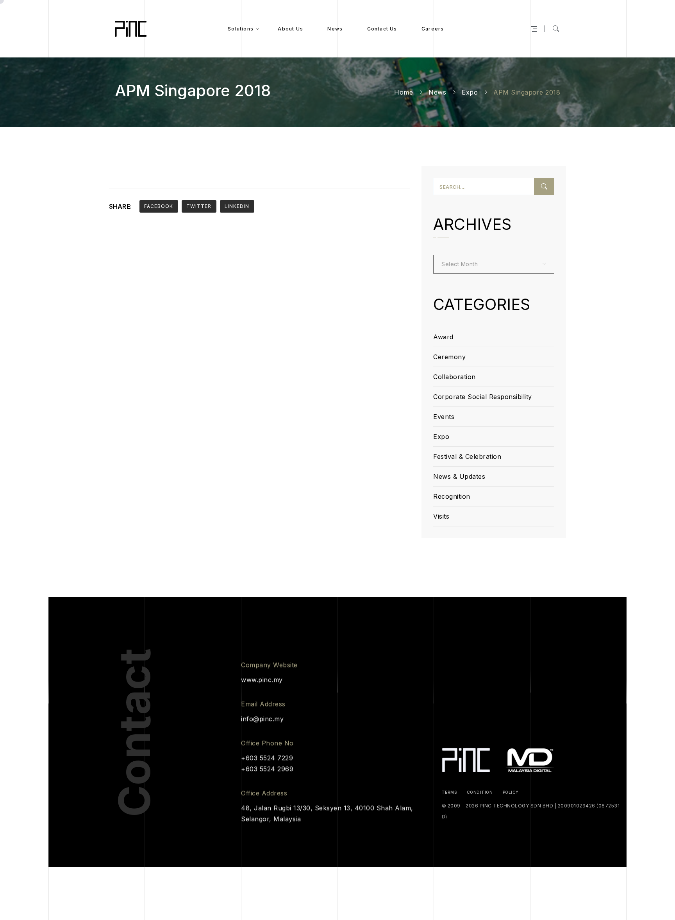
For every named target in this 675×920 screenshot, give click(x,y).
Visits (441, 516)
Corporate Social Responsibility (482, 397)
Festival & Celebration (467, 456)
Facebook (158, 206)
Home (403, 92)
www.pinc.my (262, 680)
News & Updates (459, 476)
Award (443, 337)
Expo (470, 92)
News (437, 92)
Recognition (451, 496)
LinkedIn (237, 206)
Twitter (198, 206)
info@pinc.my (262, 719)
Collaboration (454, 377)
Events (443, 417)
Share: (120, 206)
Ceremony (449, 357)
